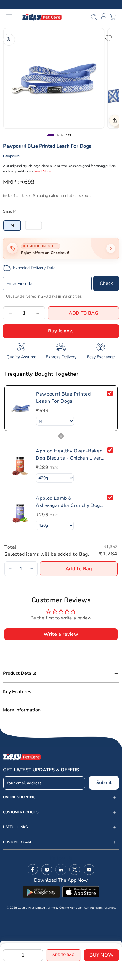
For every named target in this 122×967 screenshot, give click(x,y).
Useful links (15, 827)
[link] (20, 408)
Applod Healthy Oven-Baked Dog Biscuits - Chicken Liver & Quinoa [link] (69, 455)
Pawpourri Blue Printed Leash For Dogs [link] (63, 397)
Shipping (40, 195)
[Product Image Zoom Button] (9, 40)
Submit (104, 782)
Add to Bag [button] (78, 569)
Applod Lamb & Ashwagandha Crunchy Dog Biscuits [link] (68, 502)
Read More (42, 171)
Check (106, 283)
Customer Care (17, 842)
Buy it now (61, 331)
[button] (13, 17)
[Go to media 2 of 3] (58, 135)
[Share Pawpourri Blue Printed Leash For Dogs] (114, 120)
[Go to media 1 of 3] (50, 135)
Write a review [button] (61, 634)
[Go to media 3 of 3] (62, 135)
